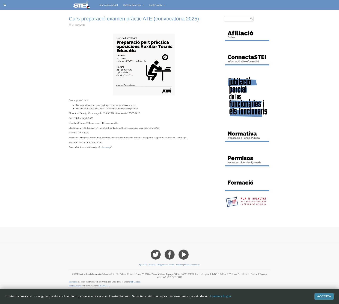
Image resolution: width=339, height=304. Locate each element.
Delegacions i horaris (165, 264)
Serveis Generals (132, 5)
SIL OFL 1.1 (103, 285)
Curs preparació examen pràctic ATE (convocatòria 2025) (134, 19)
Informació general (108, 5)
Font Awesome (75, 285)
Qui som (143, 264)
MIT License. (135, 282)
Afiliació (179, 264)
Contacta (152, 264)
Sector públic (156, 5)
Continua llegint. (221, 296)
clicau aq (105, 147)
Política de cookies (192, 264)
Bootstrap (73, 282)
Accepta (324, 296)
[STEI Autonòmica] (81, 5)
